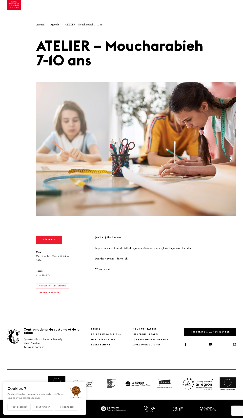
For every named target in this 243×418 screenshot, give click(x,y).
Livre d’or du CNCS (147, 345)
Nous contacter (145, 329)
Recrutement (100, 345)
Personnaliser (66, 406)
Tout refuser (43, 406)
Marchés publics (103, 340)
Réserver (49, 240)
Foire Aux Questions (106, 334)
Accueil (40, 24)
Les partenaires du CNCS (150, 340)
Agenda (54, 24)
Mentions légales (146, 334)
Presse (95, 329)
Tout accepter (19, 406)
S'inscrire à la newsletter (210, 332)
